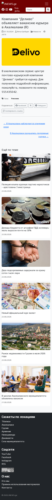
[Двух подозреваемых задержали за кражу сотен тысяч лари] (26, 253)
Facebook (21, 105)
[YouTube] (10, 9)
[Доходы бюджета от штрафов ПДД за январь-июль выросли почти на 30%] (26, 210)
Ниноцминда (8, 434)
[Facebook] (3, 9)
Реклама (15, 99)
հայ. (17, 8)
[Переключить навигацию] (46, 4)
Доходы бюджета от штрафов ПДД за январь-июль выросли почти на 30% (26, 229)
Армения (6, 431)
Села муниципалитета (13, 441)
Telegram (41, 105)
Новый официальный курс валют (19, 313)
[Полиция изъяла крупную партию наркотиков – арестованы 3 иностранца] (26, 167)
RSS (4, 464)
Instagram (7, 460)
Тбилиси (6, 421)
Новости (37, 31)
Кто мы (5, 481)
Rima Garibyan (23, 31)
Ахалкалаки (8, 424)
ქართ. (17, 11)
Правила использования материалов (21, 484)
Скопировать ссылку (14, 111)
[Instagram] (7, 9)
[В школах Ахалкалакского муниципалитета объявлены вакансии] (26, 379)
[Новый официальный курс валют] (26, 296)
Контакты (7, 487)
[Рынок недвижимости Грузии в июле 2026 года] (26, 336)
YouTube (6, 454)
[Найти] (48, 9)
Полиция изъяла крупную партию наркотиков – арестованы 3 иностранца (25, 185)
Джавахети (7, 438)
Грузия (5, 428)
